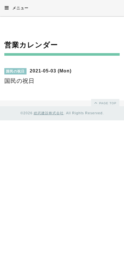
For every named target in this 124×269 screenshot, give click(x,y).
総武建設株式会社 (49, 113)
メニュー (20, 8)
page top (107, 103)
